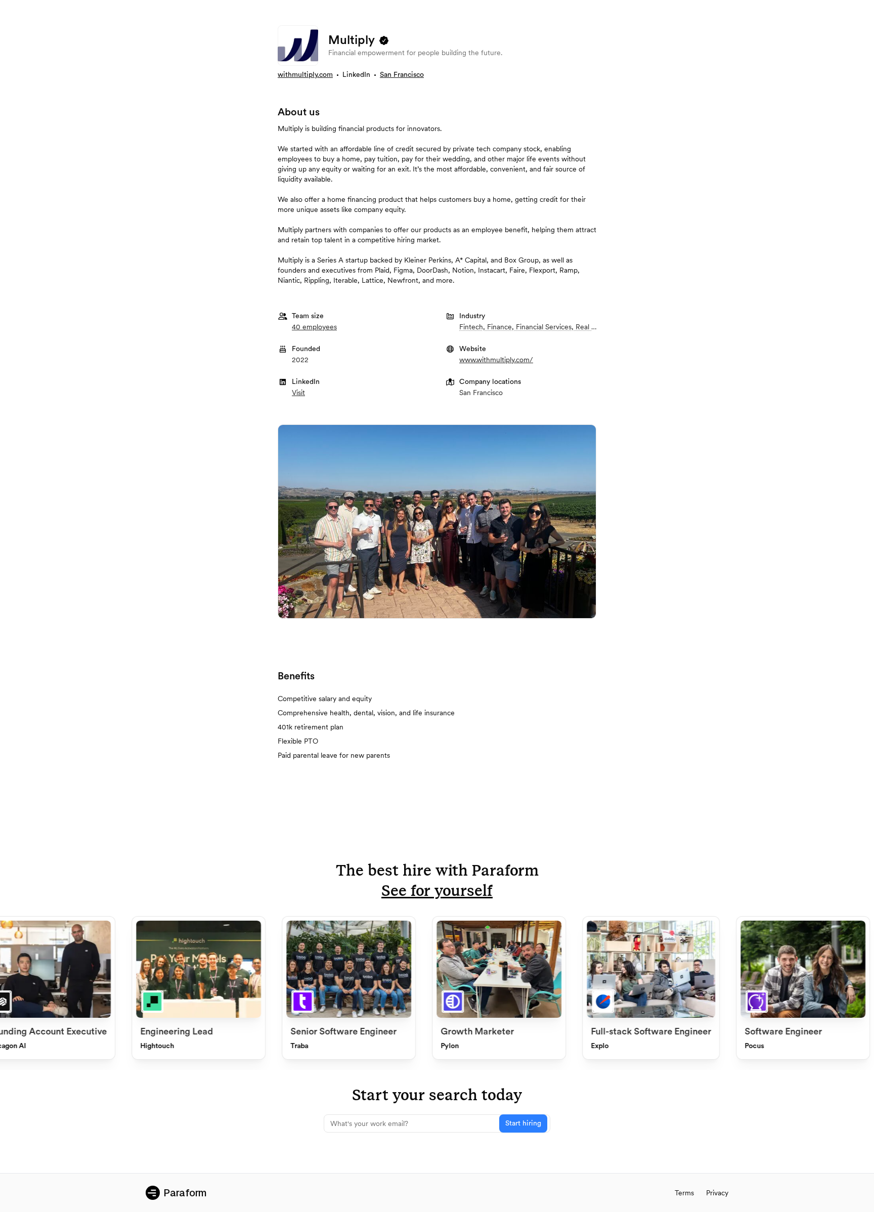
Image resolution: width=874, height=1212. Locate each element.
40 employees (314, 327)
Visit (298, 392)
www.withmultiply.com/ (496, 360)
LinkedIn (356, 74)
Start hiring (523, 1123)
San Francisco (402, 74)
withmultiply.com (305, 74)
